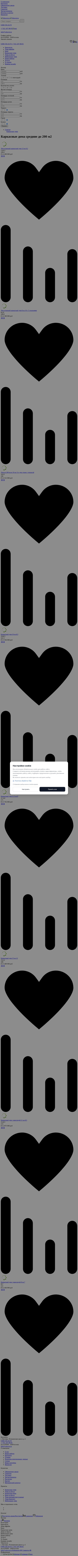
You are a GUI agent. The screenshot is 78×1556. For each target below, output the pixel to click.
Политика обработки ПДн (23, 781)
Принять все (52, 789)
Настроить (25, 789)
